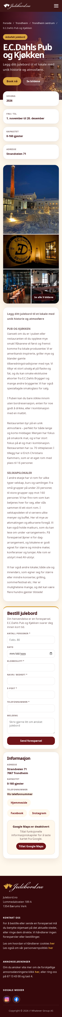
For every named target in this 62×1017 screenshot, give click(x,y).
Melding (12, 715)
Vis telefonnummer (20, 794)
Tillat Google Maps (31, 846)
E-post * (12, 688)
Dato (10, 647)
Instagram (39, 813)
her (52, 943)
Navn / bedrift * (17, 674)
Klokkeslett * (15, 661)
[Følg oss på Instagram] (7, 999)
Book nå (12, 81)
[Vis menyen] (56, 5)
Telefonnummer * (18, 702)
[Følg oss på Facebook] (16, 999)
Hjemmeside (19, 802)
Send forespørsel (31, 741)
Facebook (17, 813)
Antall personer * (18, 633)
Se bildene (33, 81)
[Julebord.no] (17, 6)
